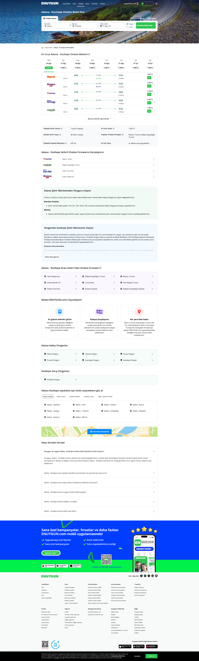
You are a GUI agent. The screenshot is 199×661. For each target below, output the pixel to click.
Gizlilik (136, 633)
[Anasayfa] (42, 47)
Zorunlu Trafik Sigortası (72, 615)
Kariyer (113, 622)
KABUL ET (151, 656)
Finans (43, 609)
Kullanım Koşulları (139, 630)
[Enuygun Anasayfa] (49, 3)
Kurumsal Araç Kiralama (118, 600)
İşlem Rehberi (138, 620)
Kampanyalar (138, 615)
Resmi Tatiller (138, 622)
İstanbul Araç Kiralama (118, 587)
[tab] (49, 18)
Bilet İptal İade (138, 625)
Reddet (57, 658)
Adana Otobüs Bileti (94, 598)
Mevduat (44, 628)
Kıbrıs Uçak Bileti (46, 598)
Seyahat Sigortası (70, 617)
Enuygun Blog (138, 612)
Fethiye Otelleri (69, 600)
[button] (99, 431)
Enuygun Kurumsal (94, 609)
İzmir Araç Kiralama (117, 593)
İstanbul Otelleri (70, 587)
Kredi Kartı (44, 625)
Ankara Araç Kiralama (118, 590)
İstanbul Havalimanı (140, 590)
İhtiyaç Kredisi (45, 612)
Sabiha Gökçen (139, 587)
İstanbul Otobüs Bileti (94, 587)
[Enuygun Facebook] (141, 576)
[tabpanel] (99, 26)
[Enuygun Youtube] (156, 576)
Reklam (113, 620)
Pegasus (44, 590)
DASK (66, 628)
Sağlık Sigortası (69, 620)
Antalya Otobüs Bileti (94, 600)
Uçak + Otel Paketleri (71, 603)
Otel (66, 584)
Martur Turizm (67, 159)
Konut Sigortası (69, 625)
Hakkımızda (114, 612)
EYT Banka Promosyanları (49, 615)
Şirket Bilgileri (115, 617)
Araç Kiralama (116, 584)
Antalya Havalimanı (140, 593)
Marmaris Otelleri (70, 598)
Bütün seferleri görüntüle (98, 119)
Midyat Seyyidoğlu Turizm (70, 165)
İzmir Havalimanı (139, 595)
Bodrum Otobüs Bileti (94, 595)
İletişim (113, 615)
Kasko (67, 612)
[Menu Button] (147, 3)
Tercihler (137, 656)
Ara (149, 77)
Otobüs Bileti (48, 47)
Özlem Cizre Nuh (68, 171)
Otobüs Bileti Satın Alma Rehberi (98, 603)
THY (42, 587)
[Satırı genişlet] (154, 159)
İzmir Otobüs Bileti (93, 593)
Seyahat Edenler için (94, 612)
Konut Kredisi (45, 617)
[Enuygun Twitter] (149, 576)
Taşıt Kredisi (45, 620)
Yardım (136, 617)
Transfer (137, 584)
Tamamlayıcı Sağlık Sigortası (73, 622)
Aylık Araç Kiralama (117, 598)
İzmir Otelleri (69, 595)
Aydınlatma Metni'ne (118, 656)
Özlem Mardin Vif (68, 177)
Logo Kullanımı (115, 625)
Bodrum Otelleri (70, 593)
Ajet (42, 595)
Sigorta (67, 609)
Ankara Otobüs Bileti (94, 590)
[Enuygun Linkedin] (152, 576)
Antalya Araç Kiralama (118, 595)
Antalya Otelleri (69, 590)
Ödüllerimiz (114, 628)
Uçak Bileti (45, 584)
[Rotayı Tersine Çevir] (70, 25)
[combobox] (58, 26)
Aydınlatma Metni (139, 628)
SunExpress (45, 593)
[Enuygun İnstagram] (145, 576)
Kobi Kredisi (45, 622)
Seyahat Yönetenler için (95, 615)
